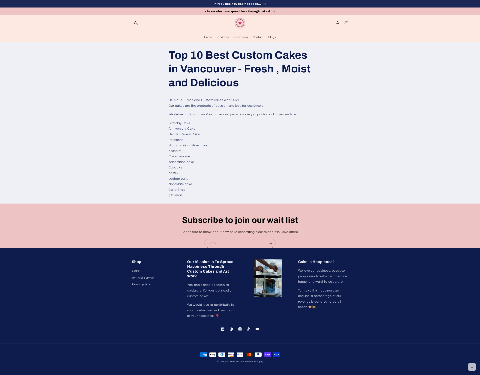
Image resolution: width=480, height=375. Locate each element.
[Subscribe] (271, 243)
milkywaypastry (233, 362)
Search (136, 270)
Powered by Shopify (252, 362)
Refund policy (141, 284)
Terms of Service (143, 277)
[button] (136, 23)
